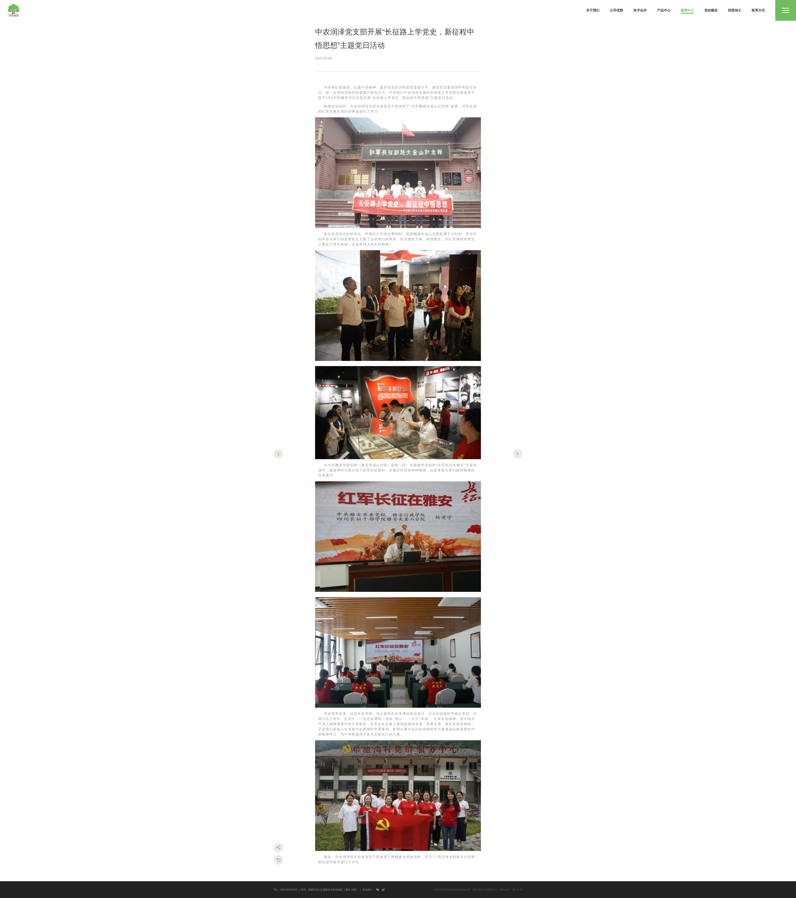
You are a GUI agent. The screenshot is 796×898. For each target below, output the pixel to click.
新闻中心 (687, 10)
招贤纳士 (734, 10)
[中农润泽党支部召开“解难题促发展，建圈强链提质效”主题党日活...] (517, 454)
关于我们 (592, 10)
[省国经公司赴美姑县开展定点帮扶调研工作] (278, 454)
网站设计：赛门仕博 (511, 889)
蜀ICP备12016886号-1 (485, 889)
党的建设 (711, 10)
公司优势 (616, 10)
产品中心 (663, 10)
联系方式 (758, 10)
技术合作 (640, 10)
